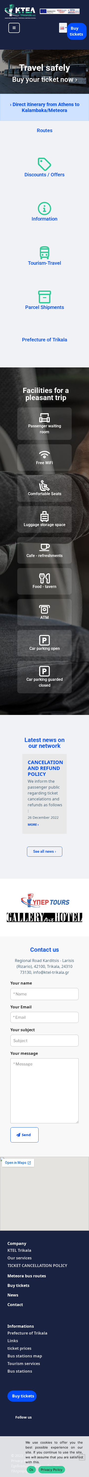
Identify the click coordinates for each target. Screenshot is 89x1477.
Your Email (21, 1007)
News (12, 1295)
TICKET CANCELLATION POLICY (37, 1265)
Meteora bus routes (26, 1276)
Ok (31, 1470)
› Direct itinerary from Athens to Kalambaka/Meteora (44, 107)
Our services (19, 1258)
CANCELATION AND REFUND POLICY (45, 768)
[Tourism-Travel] (44, 252)
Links (12, 1340)
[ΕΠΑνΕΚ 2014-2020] (60, 11)
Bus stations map (24, 1356)
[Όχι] (82, 1457)
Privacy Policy (52, 1470)
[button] (63, 28)
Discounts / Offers (44, 175)
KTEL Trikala (19, 1250)
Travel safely (44, 68)
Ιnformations (20, 1326)
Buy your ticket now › (44, 79)
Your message (24, 1053)
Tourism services (23, 1363)
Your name (21, 983)
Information (44, 219)
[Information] (44, 208)
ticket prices (19, 1348)
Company (16, 1243)
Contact (15, 1304)
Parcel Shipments (44, 307)
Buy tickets (76, 31)
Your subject (22, 1029)
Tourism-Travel (44, 263)
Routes (44, 130)
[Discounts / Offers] (44, 164)
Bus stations (19, 1371)
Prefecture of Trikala (44, 340)
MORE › (33, 824)
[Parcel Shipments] (44, 297)
